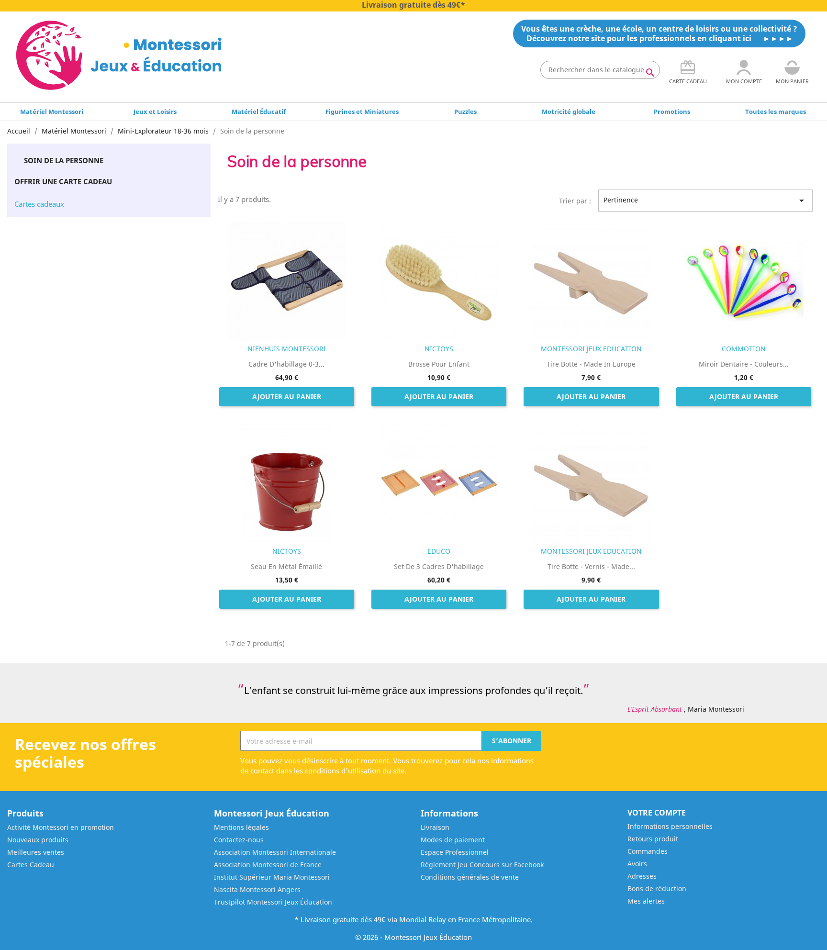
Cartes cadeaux (39, 204)
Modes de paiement (453, 839)
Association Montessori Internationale (275, 852)
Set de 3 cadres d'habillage (439, 566)
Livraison (435, 827)
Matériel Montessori (51, 111)
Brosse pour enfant (438, 364)
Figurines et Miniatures (362, 111)
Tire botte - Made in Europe (591, 364)
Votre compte (656, 812)
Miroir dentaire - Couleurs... (744, 364)
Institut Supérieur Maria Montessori (272, 877)
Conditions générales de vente (470, 877)
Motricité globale (568, 111)
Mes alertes (646, 900)
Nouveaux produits (37, 839)
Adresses (642, 876)
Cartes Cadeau (30, 864)
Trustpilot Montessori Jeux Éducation (273, 901)
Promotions (672, 111)
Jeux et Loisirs (155, 111)
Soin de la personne (63, 160)
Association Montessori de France (268, 864)
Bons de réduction (656, 888)
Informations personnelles (670, 826)
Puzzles (465, 111)
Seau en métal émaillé (286, 566)
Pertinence (705, 200)
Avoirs (637, 863)
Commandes (647, 851)
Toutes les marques (775, 111)
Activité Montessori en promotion (60, 827)
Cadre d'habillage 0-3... (286, 364)
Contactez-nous (239, 839)
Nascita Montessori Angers (257, 889)
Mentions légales (241, 827)
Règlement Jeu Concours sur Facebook (482, 864)
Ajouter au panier (286, 396)
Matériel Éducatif (259, 111)
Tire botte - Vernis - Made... (591, 566)
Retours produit (652, 838)
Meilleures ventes (35, 852)
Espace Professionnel (455, 852)
